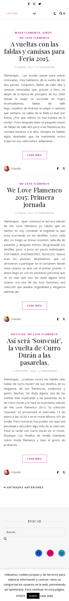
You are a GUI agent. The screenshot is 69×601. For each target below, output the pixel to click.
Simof (47, 32)
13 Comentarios (45, 67)
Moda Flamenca (27, 32)
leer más (34, 155)
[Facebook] (38, 553)
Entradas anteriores (25, 487)
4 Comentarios (47, 371)
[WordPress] (61, 553)
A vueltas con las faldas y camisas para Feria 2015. (34, 51)
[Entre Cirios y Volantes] (11, 13)
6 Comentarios (44, 213)
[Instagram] (50, 553)
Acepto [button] (33, 595)
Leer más (46, 595)
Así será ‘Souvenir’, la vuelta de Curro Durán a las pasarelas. (34, 351)
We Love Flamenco (35, 37)
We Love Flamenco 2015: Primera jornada (34, 197)
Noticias (18, 334)
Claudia (16, 168)
